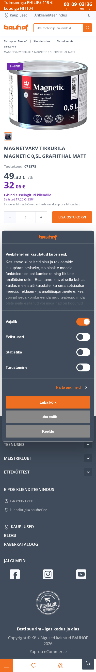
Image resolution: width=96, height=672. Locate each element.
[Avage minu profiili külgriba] (60, 665)
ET (90, 15)
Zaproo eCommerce (48, 651)
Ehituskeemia (65, 41)
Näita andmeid (68, 387)
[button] (8, 136)
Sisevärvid (10, 46)
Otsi (87, 27)
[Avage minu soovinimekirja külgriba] (33, 665)
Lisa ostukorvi (72, 217)
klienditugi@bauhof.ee (28, 509)
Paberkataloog (21, 544)
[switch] (83, 337)
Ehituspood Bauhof (15, 41)
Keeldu (48, 431)
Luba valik (48, 416)
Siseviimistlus (42, 41)
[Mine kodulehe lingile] (16, 27)
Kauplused (19, 15)
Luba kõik (48, 402)
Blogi (10, 535)
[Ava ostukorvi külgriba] (88, 663)
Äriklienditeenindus (50, 15)
